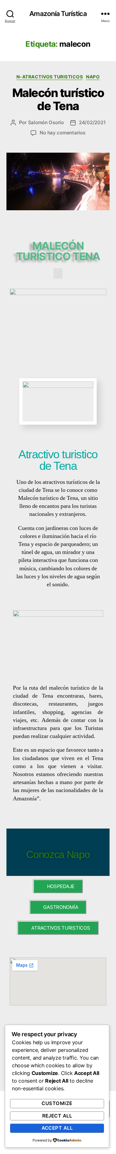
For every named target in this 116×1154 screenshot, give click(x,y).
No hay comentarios (62, 133)
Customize (57, 1103)
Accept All (57, 1128)
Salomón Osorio (46, 122)
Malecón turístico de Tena (58, 99)
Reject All (57, 1116)
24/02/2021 (92, 122)
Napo (93, 76)
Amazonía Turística (57, 13)
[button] (58, 273)
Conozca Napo (58, 854)
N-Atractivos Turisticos (49, 76)
